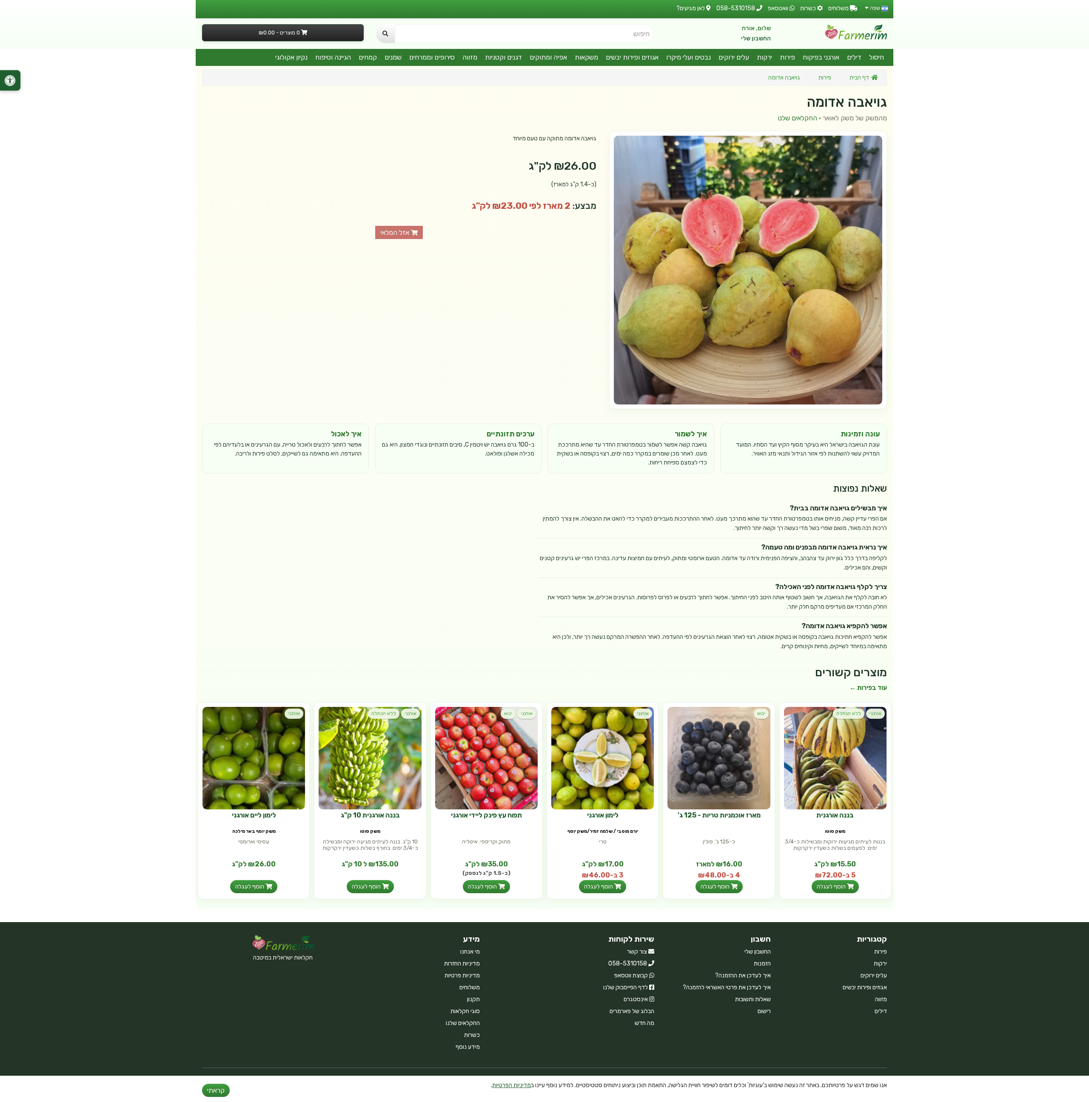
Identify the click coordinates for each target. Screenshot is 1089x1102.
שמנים (393, 57)
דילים (854, 57)
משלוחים (469, 987)
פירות (787, 57)
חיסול (876, 57)
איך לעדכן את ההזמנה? (743, 975)
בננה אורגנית (835, 815)
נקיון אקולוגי (291, 57)
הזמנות (762, 963)
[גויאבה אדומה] (748, 270)
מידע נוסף (468, 1047)
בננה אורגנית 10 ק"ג (370, 815)
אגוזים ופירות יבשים (632, 57)
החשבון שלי (756, 38)
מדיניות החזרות (462, 963)
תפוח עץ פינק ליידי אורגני (486, 815)
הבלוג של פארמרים (632, 1011)
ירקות (764, 57)
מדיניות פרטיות (462, 975)
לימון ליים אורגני (254, 815)
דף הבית (859, 77)
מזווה (469, 57)
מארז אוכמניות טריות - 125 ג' (719, 815)
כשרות (472, 1035)
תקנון (473, 999)
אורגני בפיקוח (821, 57)
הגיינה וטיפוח (333, 57)
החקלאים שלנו (797, 118)
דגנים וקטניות (503, 57)
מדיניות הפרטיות (511, 1085)
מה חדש (644, 1023)
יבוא (761, 713)
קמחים (368, 57)
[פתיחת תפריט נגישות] (10, 80)
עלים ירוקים (733, 57)
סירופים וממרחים (432, 57)
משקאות (586, 57)
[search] (385, 33)
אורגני (875, 713)
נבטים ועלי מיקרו (688, 57)
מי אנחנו (470, 951)
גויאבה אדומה (784, 77)
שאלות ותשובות (753, 999)
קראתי (216, 1090)
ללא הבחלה (848, 713)
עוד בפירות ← (868, 688)
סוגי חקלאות (465, 1011)
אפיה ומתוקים (548, 57)
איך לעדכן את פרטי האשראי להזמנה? (727, 987)
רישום (764, 1011)
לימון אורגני (603, 815)
